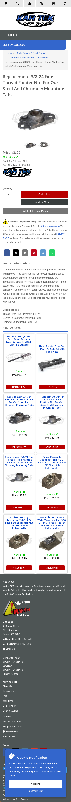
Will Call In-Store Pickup (35, 211)
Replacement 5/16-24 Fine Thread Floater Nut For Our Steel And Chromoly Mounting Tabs (19, 401)
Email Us (10, 649)
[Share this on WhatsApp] (52, 252)
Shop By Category (14, 45)
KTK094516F (19, 567)
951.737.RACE (25, 639)
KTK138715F (52, 567)
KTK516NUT (52, 447)
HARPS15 (52, 386)
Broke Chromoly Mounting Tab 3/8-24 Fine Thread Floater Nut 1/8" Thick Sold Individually (19, 523)
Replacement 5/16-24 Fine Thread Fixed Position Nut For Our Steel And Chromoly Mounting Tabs (52, 402)
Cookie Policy (9, 706)
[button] (30, 3)
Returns (7, 716)
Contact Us (8, 691)
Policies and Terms (12, 721)
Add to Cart (44, 194)
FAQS (5, 696)
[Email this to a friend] (25, 252)
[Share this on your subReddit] (43, 252)
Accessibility (12, 731)
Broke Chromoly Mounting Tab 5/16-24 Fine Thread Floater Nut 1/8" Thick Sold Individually (52, 462)
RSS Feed (10, 736)
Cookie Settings (10, 711)
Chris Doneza (21, 799)
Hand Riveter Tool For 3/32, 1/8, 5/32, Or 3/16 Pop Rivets (52, 348)
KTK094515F (52, 507)
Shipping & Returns (12, 726)
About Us (7, 686)
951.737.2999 (24, 644)
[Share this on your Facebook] (7, 252)
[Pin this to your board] (34, 252)
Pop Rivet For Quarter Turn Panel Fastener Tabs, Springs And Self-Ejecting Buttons (19, 340)
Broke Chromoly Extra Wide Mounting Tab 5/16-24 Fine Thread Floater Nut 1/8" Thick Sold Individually (51, 523)
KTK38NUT (19, 507)
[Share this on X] (16, 252)
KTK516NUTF (19, 447)
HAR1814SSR (19, 386)
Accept (35, 784)
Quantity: (8, 188)
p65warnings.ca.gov (50, 226)
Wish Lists (8, 701)
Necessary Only (35, 791)
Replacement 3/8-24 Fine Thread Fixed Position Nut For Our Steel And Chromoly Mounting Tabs (19, 461)
